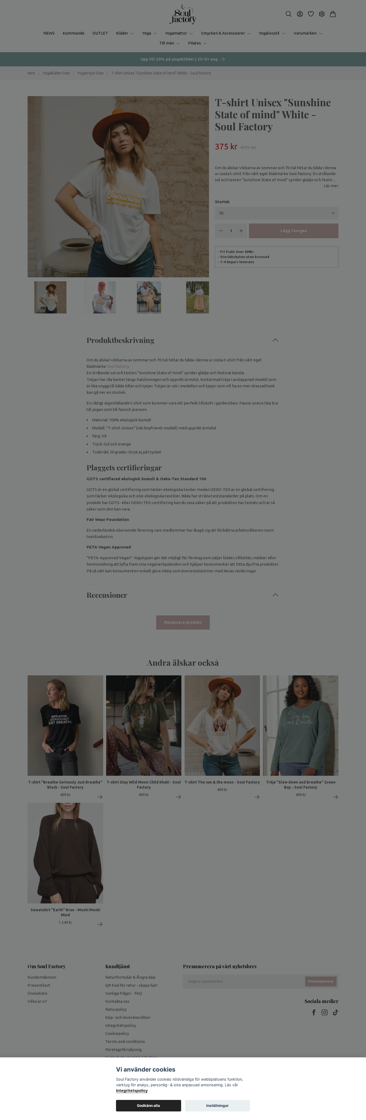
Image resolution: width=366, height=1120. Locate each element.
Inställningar (217, 1105)
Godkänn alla (148, 1105)
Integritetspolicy (132, 1090)
